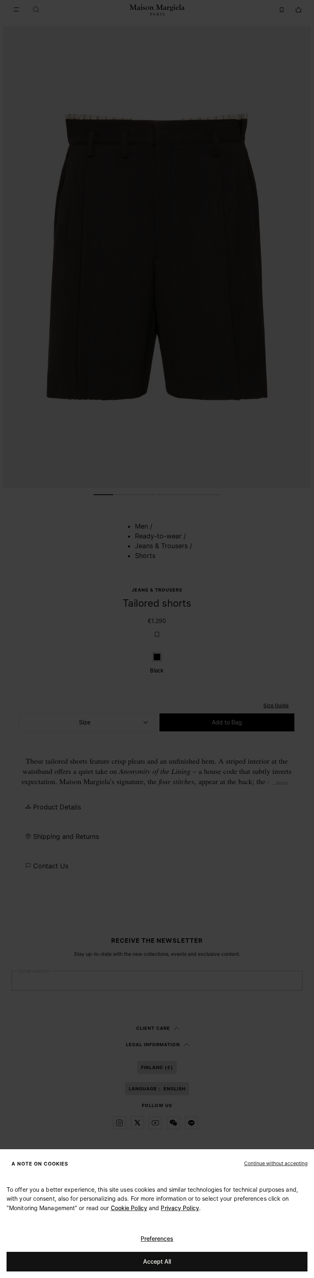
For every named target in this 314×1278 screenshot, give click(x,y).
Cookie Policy (129, 1207)
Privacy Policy (180, 1207)
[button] (275, 1163)
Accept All (157, 1261)
